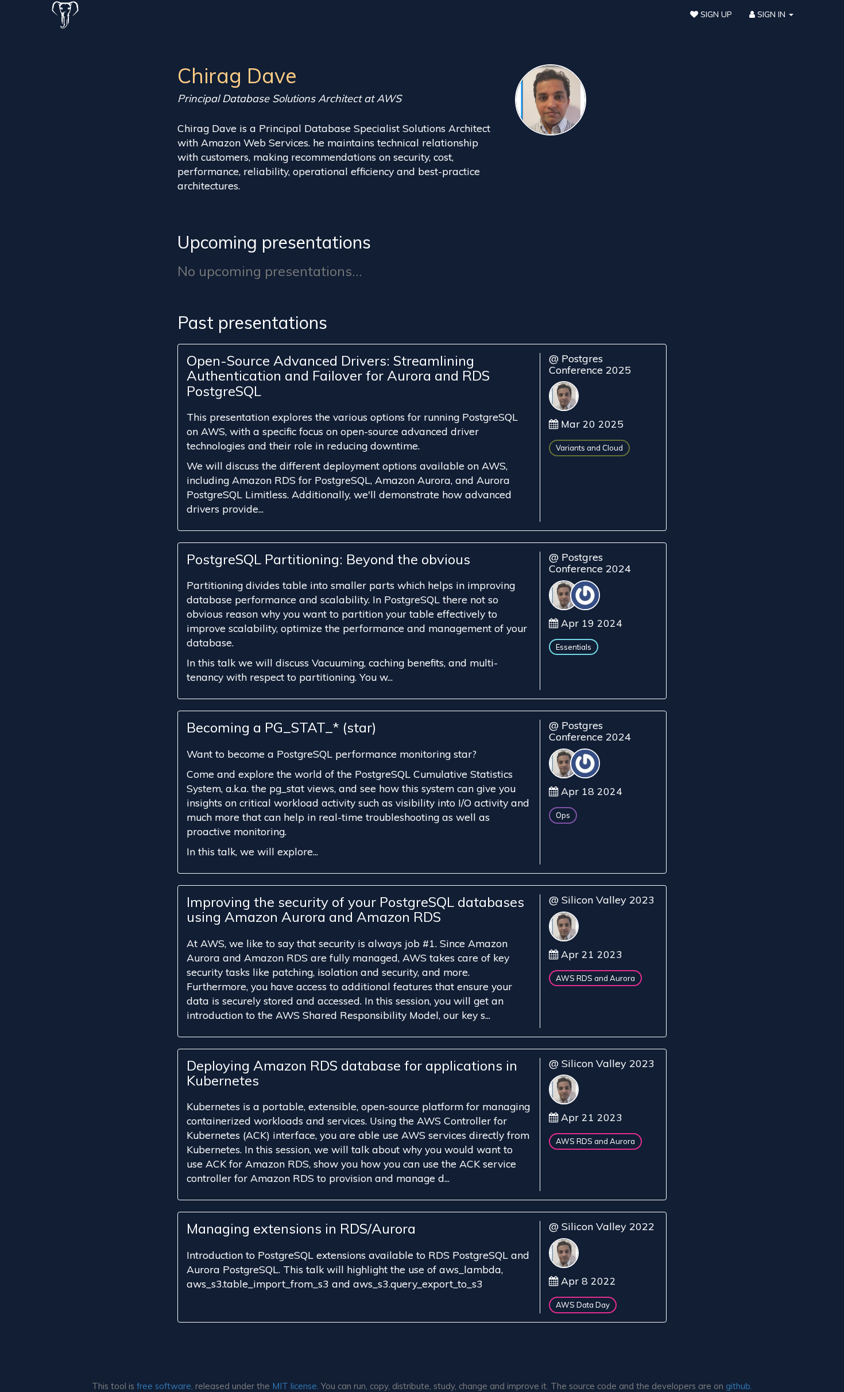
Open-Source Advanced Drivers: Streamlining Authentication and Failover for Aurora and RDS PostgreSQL (338, 376)
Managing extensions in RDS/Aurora (301, 1228)
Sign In (771, 14)
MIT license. (295, 1386)
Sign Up (715, 14)
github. (739, 1386)
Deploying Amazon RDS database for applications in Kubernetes (352, 1073)
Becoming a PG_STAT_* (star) (281, 727)
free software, (165, 1386)
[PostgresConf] (65, 14)
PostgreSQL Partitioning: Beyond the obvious (328, 559)
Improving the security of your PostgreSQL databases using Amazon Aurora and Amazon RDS (355, 909)
